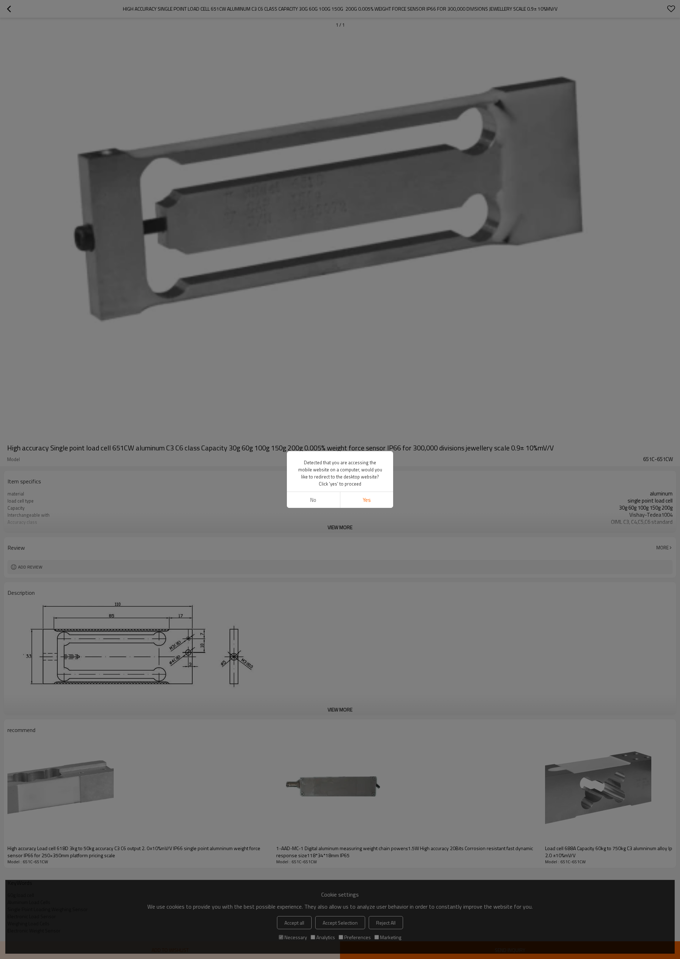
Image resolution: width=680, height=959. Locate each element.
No (313, 500)
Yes (367, 500)
